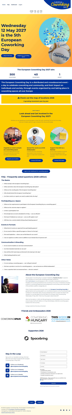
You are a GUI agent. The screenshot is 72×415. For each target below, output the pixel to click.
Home (3, 4)
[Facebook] (61, 410)
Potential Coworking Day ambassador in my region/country (52, 373)
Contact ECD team (36, 160)
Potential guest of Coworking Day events (48, 372)
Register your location (13, 158)
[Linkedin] (67, 410)
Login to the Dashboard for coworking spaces (36, 171)
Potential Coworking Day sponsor (47, 375)
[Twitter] (69, 410)
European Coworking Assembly (17, 409)
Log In (20, 4)
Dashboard (14, 4)
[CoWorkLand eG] (58, 318)
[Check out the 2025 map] (55, 40)
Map (8, 4)
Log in (31, 402)
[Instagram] (64, 410)
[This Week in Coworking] (36, 318)
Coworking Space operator (46, 370)
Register (40, 402)
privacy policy (51, 386)
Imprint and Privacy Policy (8, 412)
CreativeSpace (31, 281)
